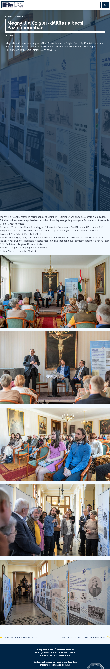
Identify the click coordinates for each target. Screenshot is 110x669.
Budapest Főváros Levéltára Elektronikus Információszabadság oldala (55, 663)
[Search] (105, 5)
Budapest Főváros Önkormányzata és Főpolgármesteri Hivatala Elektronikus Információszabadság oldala (55, 652)
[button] (98, 4)
